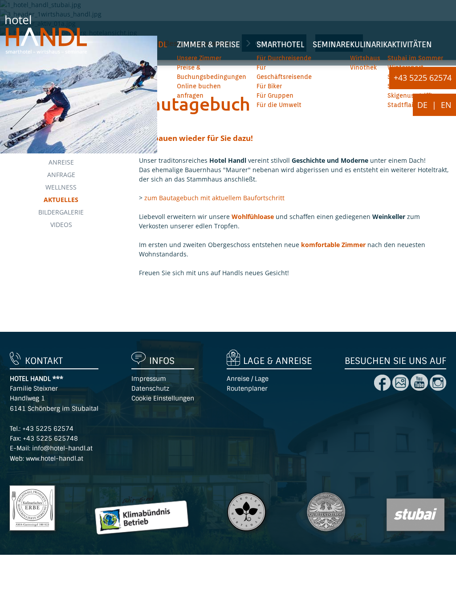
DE (422, 104)
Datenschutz (150, 388)
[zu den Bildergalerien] (438, 388)
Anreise (61, 162)
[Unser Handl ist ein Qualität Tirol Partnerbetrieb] (327, 534)
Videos (61, 224)
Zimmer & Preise (208, 44)
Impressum (148, 379)
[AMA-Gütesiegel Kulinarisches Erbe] (33, 534)
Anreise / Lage (248, 379)
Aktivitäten (409, 44)
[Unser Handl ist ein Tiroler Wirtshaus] (247, 534)
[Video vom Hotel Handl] (418, 388)
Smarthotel (280, 44)
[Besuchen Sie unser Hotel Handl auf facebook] (382, 388)
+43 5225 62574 (423, 77)
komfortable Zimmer (333, 244)
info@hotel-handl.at (62, 448)
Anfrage (61, 174)
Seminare (331, 44)
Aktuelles (61, 199)
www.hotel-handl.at (54, 458)
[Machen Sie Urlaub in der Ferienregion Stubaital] (417, 534)
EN (446, 104)
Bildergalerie (61, 212)
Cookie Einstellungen (162, 398)
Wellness (61, 187)
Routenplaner (247, 388)
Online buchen (199, 86)
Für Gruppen (274, 95)
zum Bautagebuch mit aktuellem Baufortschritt (214, 198)
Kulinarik (368, 44)
